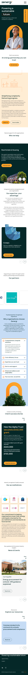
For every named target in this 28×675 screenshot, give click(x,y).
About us (5, 122)
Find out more (6, 165)
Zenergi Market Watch (25, 16)
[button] (24, 647)
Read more (7, 591)
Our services (14, 65)
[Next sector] (24, 179)
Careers (3, 661)
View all (23, 419)
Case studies (15, 122)
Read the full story (11, 463)
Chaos (25, 672)
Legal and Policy (5, 658)
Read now (8, 639)
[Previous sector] (20, 179)
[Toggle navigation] (25, 2)
